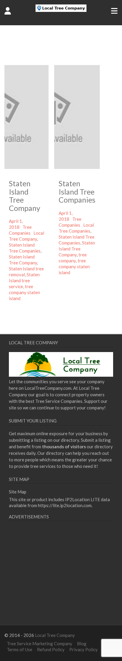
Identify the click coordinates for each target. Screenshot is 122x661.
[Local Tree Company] (61, 10)
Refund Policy (51, 649)
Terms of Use (19, 649)
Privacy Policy (83, 649)
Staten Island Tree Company (24, 195)
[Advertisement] (58, 580)
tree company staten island (24, 292)
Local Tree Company (55, 635)
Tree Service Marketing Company (39, 643)
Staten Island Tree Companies (77, 191)
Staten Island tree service (24, 280)
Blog (81, 643)
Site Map (17, 491)
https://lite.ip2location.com (65, 505)
